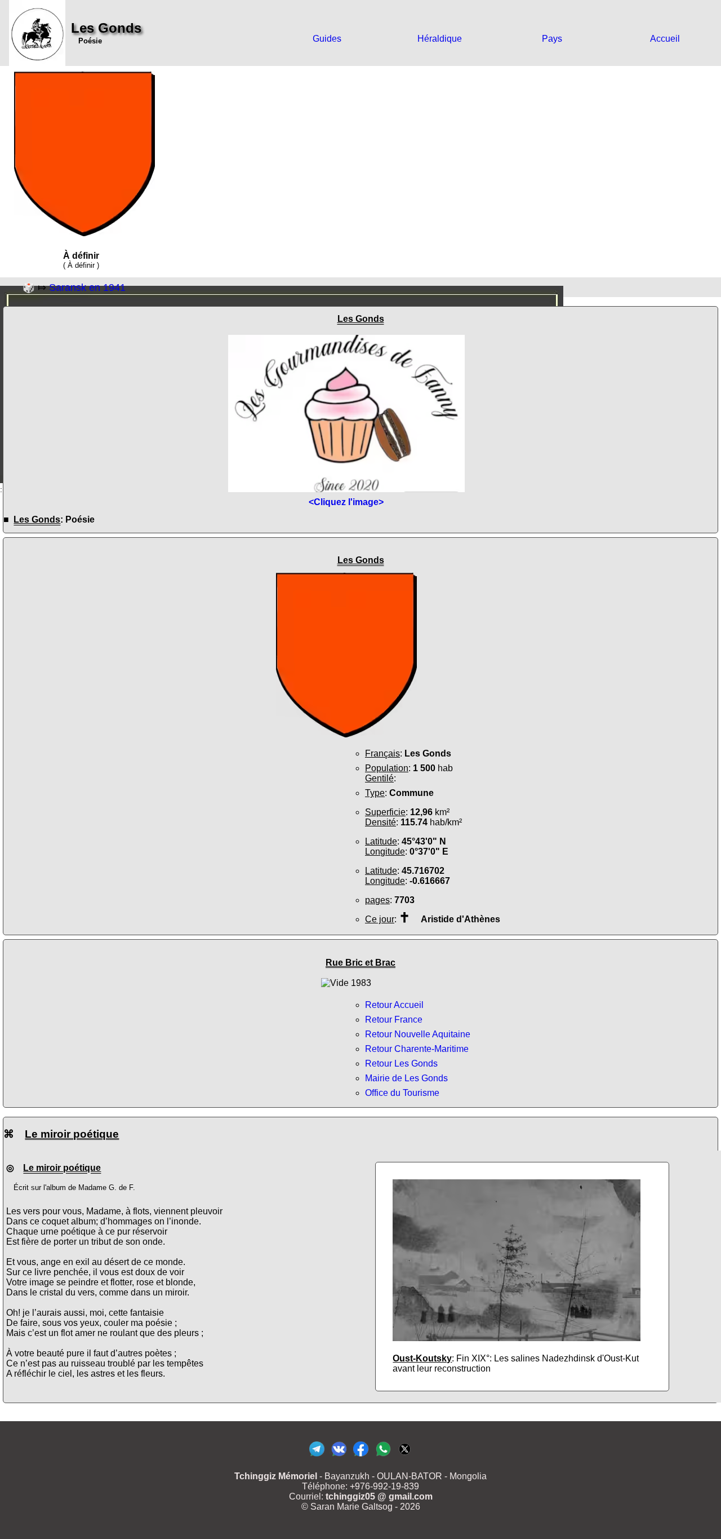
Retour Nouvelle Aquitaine (417, 1034)
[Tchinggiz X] (405, 1456)
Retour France (393, 1019)
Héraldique (439, 38)
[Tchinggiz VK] (339, 1456)
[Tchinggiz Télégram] (317, 1456)
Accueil (665, 38)
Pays (552, 38)
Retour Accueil (394, 1005)
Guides (327, 38)
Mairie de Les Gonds (406, 1078)
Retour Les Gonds (401, 1063)
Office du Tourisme (402, 1093)
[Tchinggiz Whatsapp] (383, 1456)
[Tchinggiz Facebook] (361, 1456)
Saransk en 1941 (87, 287)
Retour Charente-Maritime (417, 1049)
